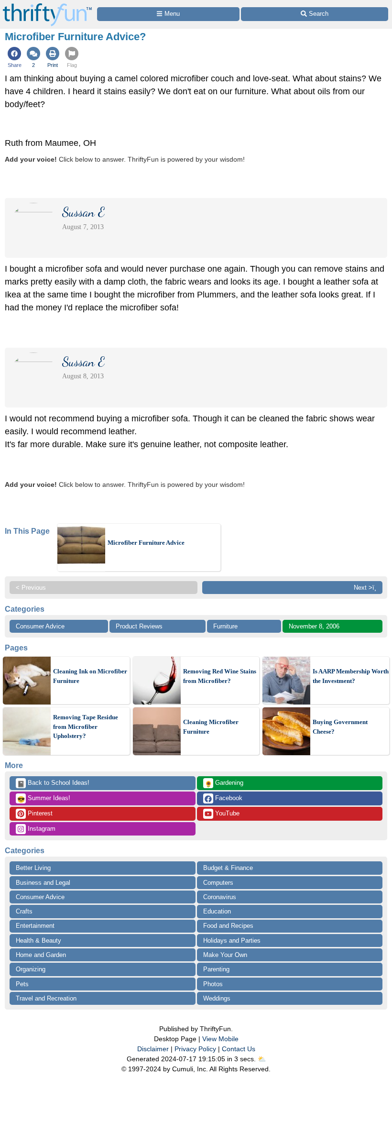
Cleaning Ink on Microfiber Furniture (90, 676)
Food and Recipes (228, 925)
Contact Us (238, 1049)
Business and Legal (43, 882)
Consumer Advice (40, 626)
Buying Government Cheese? (340, 726)
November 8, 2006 (314, 626)
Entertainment (35, 925)
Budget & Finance (228, 867)
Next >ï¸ (365, 587)
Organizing (30, 969)
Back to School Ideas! (53, 783)
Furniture (225, 626)
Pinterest (39, 813)
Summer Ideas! (43, 798)
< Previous (31, 587)
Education (217, 911)
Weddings (216, 998)
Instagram (40, 828)
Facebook (227, 798)
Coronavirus (219, 897)
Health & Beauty (38, 940)
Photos (213, 984)
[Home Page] (47, 5)
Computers (218, 882)
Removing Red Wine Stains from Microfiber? (219, 676)
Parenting (216, 969)
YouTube (226, 813)
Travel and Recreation (46, 998)
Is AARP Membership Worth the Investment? (351, 676)
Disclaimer (153, 1049)
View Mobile (220, 1039)
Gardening (224, 783)
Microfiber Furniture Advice (146, 542)
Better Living (33, 867)
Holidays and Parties (232, 940)
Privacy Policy (195, 1049)
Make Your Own (225, 954)
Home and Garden (41, 954)
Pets (22, 984)
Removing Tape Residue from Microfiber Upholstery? (85, 726)
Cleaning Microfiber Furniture (211, 726)
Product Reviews (139, 626)
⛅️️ (262, 1059)
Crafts (24, 911)
